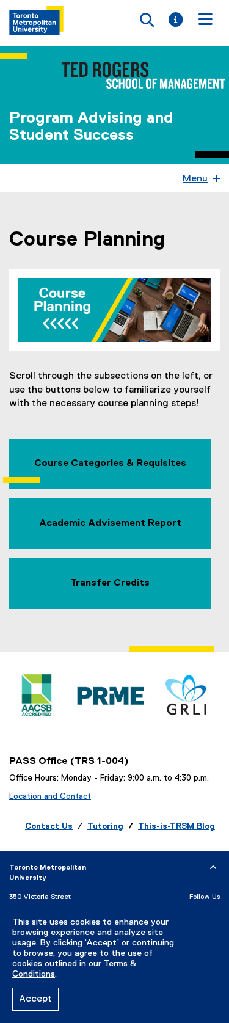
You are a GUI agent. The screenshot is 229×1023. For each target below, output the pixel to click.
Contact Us (49, 826)
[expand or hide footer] (213, 868)
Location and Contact (50, 796)
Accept (35, 999)
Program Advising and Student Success (91, 127)
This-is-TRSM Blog (176, 826)
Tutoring (105, 826)
